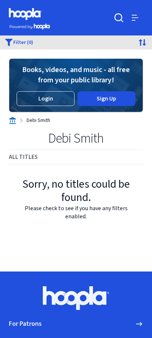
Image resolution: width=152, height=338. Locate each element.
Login (45, 99)
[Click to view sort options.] (142, 42)
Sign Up (106, 99)
